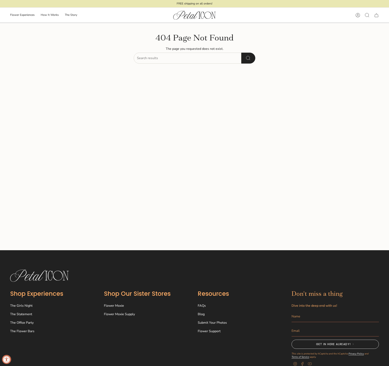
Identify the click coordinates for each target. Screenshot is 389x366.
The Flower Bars (22, 331)
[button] (22, 15)
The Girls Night (21, 305)
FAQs (202, 305)
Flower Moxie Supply (119, 314)
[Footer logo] (39, 275)
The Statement (21, 314)
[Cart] (376, 15)
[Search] (248, 58)
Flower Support (209, 331)
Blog (201, 314)
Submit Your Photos (212, 322)
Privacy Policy (356, 353)
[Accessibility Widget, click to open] (6, 359)
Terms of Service (300, 357)
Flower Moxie (114, 305)
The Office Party (22, 322)
